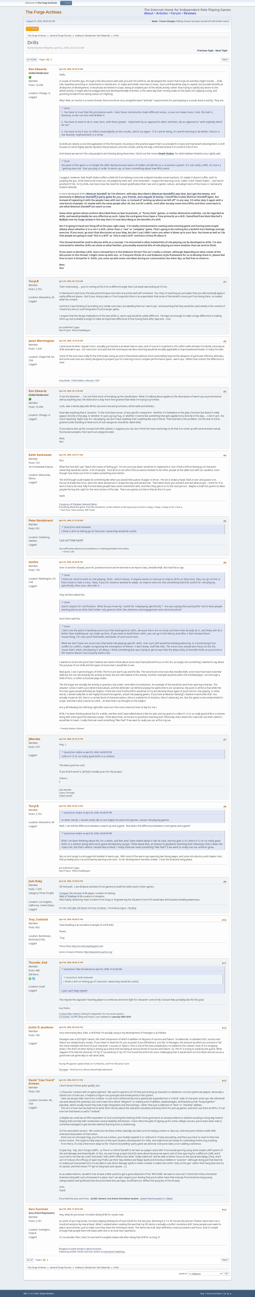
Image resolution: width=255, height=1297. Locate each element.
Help (202, 1293)
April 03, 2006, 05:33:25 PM (71, 739)
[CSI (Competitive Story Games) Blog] (30, 982)
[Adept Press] (30, 89)
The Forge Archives (43, 12)
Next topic (221, 50)
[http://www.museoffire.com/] (30, 293)
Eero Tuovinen (38, 1209)
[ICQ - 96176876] (30, 978)
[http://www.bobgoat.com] (30, 470)
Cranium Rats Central (69, 1013)
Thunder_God (38, 962)
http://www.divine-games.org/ (98, 952)
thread (80, 567)
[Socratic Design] (30, 931)
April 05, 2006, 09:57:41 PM (71, 1080)
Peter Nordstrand (41, 520)
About (148, 13)
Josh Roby (35, 881)
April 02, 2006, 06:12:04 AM (71, 281)
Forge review (85, 219)
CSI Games (64, 1016)
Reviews (190, 13)
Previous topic (205, 50)
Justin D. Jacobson (41, 1027)
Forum (176, 13)
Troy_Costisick (38, 919)
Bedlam (63, 219)
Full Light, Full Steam (77, 908)
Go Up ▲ (227, 1293)
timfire (33, 562)
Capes (76, 327)
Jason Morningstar (41, 341)
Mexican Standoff (96, 193)
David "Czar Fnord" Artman (42, 1081)
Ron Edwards (103, 35)
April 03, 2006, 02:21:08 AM (71, 391)
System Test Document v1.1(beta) (156, 1198)
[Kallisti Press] (30, 897)
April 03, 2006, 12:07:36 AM (71, 340)
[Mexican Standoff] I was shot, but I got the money (181, 193)
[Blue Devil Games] (30, 1039)
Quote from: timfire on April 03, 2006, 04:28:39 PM (88, 752)
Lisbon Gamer (66, 795)
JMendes (34, 739)
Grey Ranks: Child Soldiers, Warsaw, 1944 (79, 380)
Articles (162, 13)
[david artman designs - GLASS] (30, 1096)
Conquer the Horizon (70, 893)
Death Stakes (166, 153)
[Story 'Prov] (30, 574)
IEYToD (86, 771)
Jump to (182, 1273)
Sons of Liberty (99, 908)
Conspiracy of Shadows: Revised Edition (78, 504)
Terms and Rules (214, 1293)
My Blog (132, 908)
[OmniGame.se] (30, 532)
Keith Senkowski (40, 455)
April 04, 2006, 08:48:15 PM (71, 962)
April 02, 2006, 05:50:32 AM (71, 69)
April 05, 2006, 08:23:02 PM (71, 1027)
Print (225, 59)
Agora (123, 908)
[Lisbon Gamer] (30, 750)
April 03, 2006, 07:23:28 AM (71, 520)
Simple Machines (47, 1293)
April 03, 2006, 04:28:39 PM (71, 562)
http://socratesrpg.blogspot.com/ (87, 946)
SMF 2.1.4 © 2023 (31, 1293)
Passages (63, 1069)
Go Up (30, 1260)
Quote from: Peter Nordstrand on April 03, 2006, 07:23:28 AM (93, 969)
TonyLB (34, 281)
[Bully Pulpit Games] (30, 352)
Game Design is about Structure (85, 1248)
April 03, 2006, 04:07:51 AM (71, 454)
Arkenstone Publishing (114, 1251)
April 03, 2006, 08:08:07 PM (71, 919)
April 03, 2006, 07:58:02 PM (71, 881)
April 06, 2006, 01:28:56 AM (71, 1209)
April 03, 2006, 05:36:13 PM (71, 806)
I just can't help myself (71, 540)
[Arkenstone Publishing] (30, 1225)
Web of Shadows (68, 896)
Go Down (31, 59)
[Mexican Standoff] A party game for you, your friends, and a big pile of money (119, 196)
